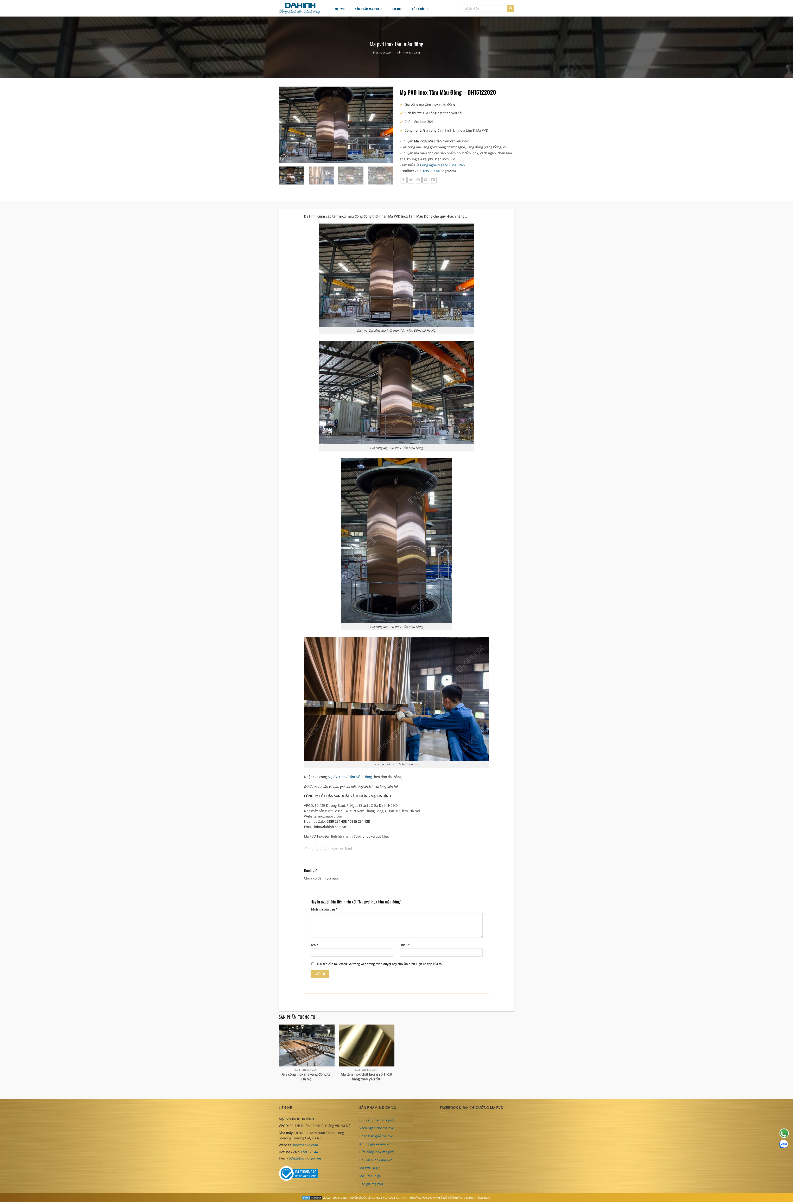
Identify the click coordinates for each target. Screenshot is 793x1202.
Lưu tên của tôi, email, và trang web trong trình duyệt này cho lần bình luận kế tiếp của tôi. (380, 964)
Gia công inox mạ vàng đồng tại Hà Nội (306, 1076)
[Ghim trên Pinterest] (425, 180)
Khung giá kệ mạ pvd (375, 1144)
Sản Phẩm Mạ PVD (367, 9)
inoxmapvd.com (383, 52)
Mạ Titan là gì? (370, 1176)
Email (405, 945)
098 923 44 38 (433, 171)
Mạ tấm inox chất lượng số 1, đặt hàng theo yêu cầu (366, 1076)
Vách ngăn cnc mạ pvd (376, 1128)
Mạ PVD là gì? (369, 1168)
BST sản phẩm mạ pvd (376, 1120)
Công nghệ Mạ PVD (435, 165)
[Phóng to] (284, 158)
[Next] (386, 125)
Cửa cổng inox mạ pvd (376, 1152)
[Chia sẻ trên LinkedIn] (433, 180)
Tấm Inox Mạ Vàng (408, 52)
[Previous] (286, 125)
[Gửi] (510, 8)
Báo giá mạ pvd (371, 1184)
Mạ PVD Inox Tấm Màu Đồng (350, 777)
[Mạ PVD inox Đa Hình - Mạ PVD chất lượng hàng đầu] (301, 8)
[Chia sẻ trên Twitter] (410, 180)
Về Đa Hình (419, 9)
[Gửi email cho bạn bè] (418, 180)
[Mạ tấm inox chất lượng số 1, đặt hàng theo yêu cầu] (366, 1045)
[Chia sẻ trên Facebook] (403, 180)
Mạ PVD (340, 9)
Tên (314, 945)
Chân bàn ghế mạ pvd (376, 1136)
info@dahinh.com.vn (305, 1159)
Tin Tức (397, 9)
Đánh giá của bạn (324, 909)
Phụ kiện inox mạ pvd (376, 1160)
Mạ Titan (458, 165)
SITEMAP (485, 1198)
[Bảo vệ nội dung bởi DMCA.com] (312, 1198)
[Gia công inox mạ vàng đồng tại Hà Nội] (307, 1045)
